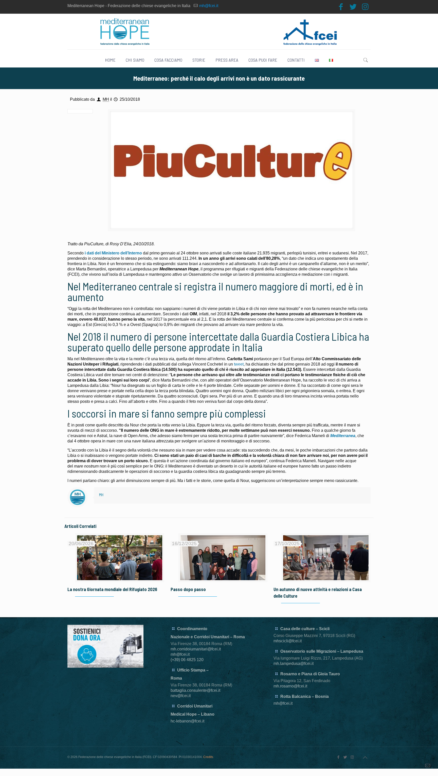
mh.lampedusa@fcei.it (293, 663)
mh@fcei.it (208, 6)
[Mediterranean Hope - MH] (219, 31)
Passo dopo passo (188, 589)
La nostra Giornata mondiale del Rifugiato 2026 (112, 589)
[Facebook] (341, 7)
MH (106, 99)
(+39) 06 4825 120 (187, 660)
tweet (239, 364)
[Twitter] (353, 7)
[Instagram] (365, 7)
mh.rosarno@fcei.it (290, 686)
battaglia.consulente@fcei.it (195, 690)
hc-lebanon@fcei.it (187, 721)
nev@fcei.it (181, 696)
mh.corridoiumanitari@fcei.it (196, 649)
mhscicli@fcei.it (287, 641)
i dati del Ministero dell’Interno (113, 253)
